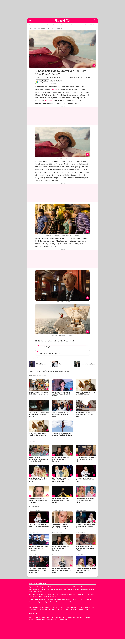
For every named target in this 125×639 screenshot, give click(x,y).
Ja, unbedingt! (45, 347)
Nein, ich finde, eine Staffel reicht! (51, 353)
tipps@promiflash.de (62, 371)
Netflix (54, 89)
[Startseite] (62, 20)
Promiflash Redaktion (54, 77)
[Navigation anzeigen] (30, 20)
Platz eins (48, 100)
